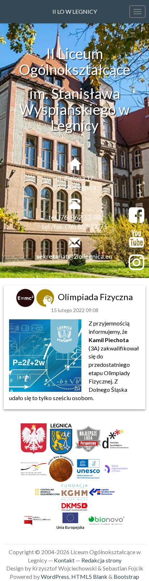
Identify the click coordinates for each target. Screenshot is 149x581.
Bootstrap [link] (126, 576)
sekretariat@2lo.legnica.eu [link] (74, 256)
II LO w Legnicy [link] (74, 11)
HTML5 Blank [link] (89, 576)
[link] (26, 296)
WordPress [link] (55, 576)
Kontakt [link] (64, 560)
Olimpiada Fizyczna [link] (95, 296)
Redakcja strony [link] (101, 560)
